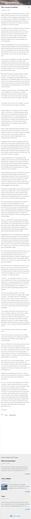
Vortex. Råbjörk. (6, 478)
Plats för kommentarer (8, 461)
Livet (6, 415)
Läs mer (27, 474)
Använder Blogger (16, 516)
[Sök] (29, 3)
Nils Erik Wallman (12, 3)
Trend (3, 496)
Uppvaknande (12, 415)
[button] (29, 7)
